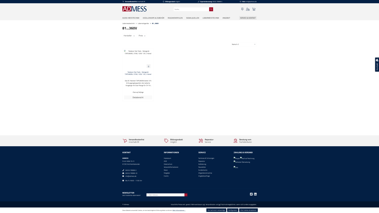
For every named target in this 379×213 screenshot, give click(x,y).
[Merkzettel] (242, 9)
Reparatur (201, 161)
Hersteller (128, 35)
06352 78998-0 (211, 1)
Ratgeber (167, 173)
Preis (141, 35)
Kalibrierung (202, 164)
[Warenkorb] (254, 9)
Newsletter (202, 167)
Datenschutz (168, 164)
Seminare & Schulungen (206, 158)
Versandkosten (210, 204)
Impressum (167, 158)
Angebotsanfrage (204, 176)
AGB (165, 161)
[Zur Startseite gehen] (134, 8)
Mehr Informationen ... (179, 210)
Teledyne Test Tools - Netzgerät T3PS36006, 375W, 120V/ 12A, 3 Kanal (138, 73)
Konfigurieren (232, 210)
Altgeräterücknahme (205, 173)
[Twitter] (251, 194)
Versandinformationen (171, 167)
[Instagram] (255, 194)
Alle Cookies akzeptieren (248, 210)
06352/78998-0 (130, 170)
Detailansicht (138, 97)
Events (166, 176)
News (166, 170)
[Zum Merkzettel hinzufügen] (149, 66)
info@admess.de (249, 1)
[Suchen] (211, 9)
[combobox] (191, 9)
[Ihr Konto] (248, 9)
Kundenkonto (202, 170)
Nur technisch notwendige (216, 210)
